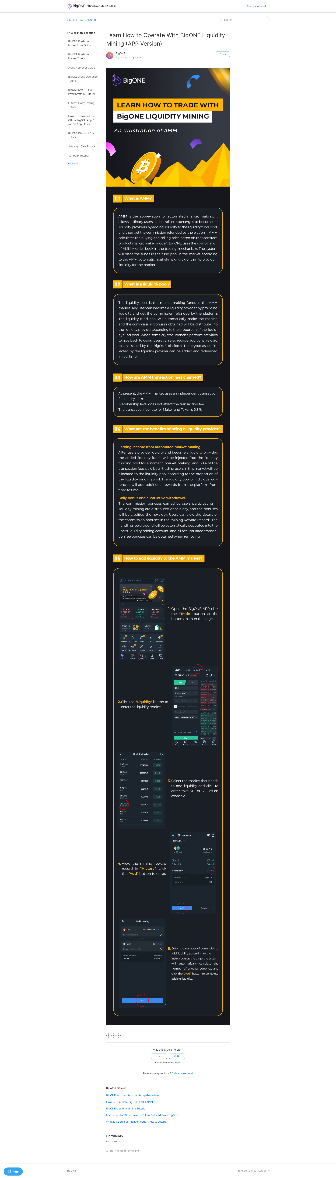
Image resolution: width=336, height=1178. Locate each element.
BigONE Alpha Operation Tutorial (83, 78)
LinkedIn (118, 1035)
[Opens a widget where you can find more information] (13, 1171)
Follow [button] (223, 54)
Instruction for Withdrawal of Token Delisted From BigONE (142, 1115)
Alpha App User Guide (81, 67)
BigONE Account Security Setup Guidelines (133, 1095)
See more (72, 163)
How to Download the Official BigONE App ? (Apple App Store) (81, 120)
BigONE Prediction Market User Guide (79, 43)
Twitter (113, 1035)
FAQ (81, 19)
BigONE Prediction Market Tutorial (79, 56)
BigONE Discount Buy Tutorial (81, 135)
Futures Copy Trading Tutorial (81, 105)
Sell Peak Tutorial (78, 155)
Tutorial (92, 19)
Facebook (108, 1035)
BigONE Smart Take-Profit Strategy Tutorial (81, 92)
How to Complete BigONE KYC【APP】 (130, 1102)
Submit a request (256, 6)
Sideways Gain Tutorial (81, 146)
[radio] (159, 1056)
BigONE (70, 19)
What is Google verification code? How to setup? (136, 1121)
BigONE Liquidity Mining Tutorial (126, 1108)
